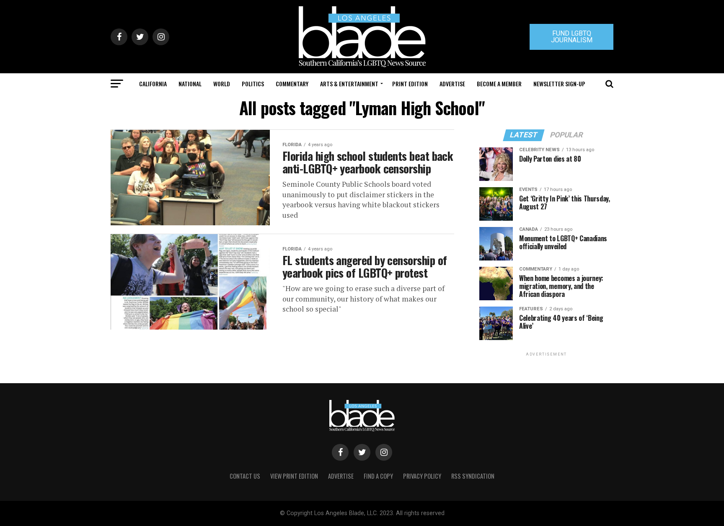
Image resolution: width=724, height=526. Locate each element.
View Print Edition (294, 476)
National (190, 83)
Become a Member (499, 83)
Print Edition (410, 83)
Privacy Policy (422, 476)
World (221, 83)
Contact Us (245, 476)
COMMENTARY (292, 83)
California (153, 83)
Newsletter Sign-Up (559, 83)
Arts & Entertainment (349, 83)
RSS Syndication (472, 476)
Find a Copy (378, 476)
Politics (253, 83)
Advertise (452, 83)
